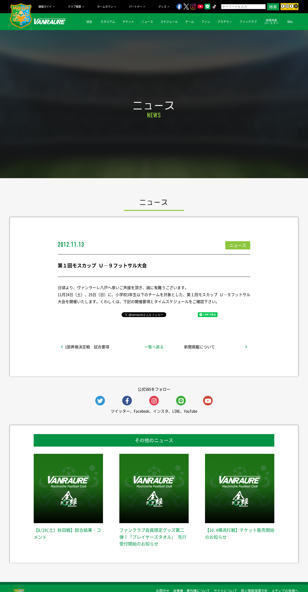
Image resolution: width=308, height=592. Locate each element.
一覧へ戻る (154, 347)
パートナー (135, 6)
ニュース (147, 22)
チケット (128, 22)
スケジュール (169, 22)
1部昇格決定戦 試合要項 (87, 347)
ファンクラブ (248, 22)
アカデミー (225, 22)
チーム (189, 22)
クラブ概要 (74, 6)
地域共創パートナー (271, 21)
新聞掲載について (199, 347)
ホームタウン (105, 6)
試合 (89, 22)
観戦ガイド (45, 6)
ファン (205, 22)
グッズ (162, 6)
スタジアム (108, 22)
